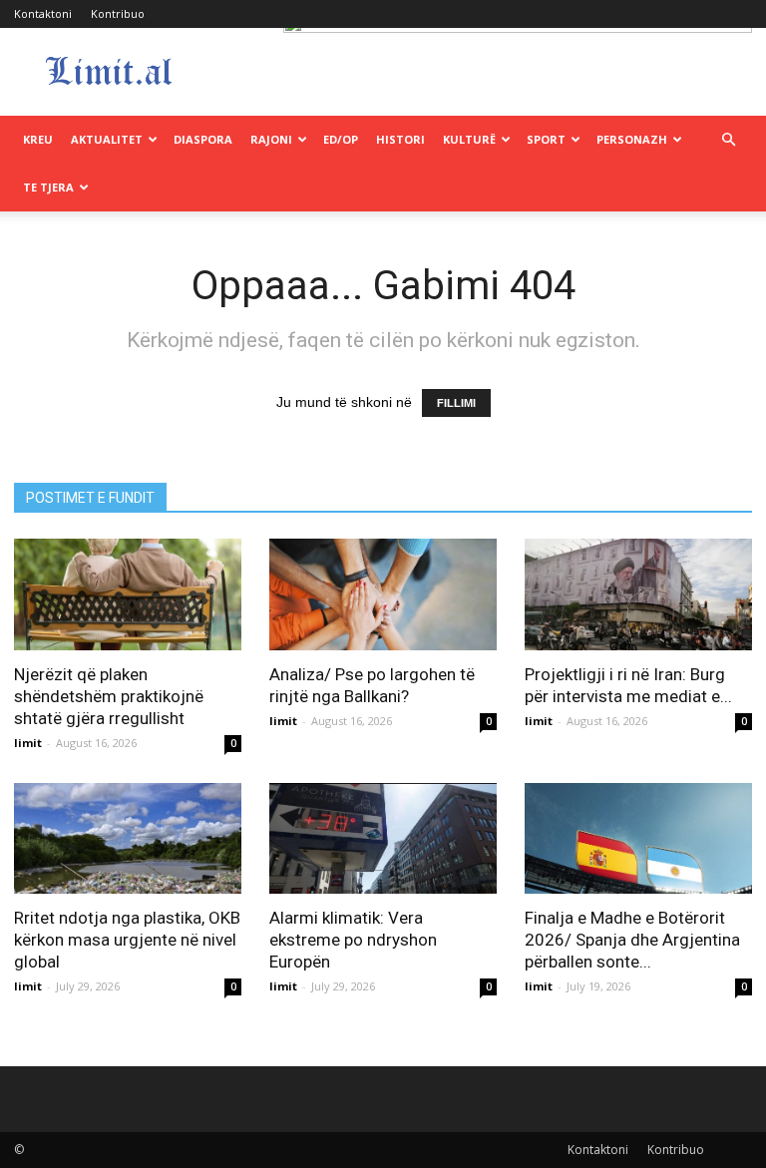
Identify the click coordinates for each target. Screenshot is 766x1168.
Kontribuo (118, 13)
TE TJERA (48, 187)
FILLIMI (456, 403)
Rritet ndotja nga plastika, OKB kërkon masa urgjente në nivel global (127, 940)
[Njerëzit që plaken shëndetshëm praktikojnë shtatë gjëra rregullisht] (127, 594)
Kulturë (469, 139)
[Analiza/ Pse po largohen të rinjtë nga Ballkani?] (383, 594)
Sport (546, 139)
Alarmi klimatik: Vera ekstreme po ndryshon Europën (353, 940)
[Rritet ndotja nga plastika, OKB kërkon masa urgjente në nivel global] (127, 839)
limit (28, 742)
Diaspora (203, 139)
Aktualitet (107, 139)
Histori (400, 139)
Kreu (38, 139)
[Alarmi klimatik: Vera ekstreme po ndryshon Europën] (383, 839)
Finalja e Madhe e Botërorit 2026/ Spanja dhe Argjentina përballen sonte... (632, 940)
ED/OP (340, 139)
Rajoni (271, 139)
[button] (728, 140)
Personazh (631, 139)
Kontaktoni (43, 13)
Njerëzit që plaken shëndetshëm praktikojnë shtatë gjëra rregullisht (108, 696)
